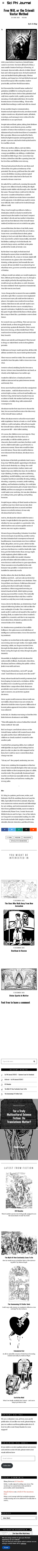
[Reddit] (33, 829)
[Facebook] (4, 829)
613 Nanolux (8, 1084)
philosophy (27, 837)
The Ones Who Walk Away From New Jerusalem (19, 904)
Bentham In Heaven (19, 950)
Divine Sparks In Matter (19, 995)
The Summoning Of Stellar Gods (13, 1094)
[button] (34, 1061)
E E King (9, 837)
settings (23, 1544)
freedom (17, 837)
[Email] (26, 829)
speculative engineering (19, 841)
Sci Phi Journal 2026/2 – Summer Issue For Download (19, 1075)
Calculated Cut (19, 1351)
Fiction (24, 17)
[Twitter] (11, 829)
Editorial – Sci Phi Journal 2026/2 (14, 1079)
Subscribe (7, 1466)
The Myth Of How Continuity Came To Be (16, 1089)
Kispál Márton (9, 1492)
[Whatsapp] (19, 829)
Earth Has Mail (19, 1397)
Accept (6, 1547)
